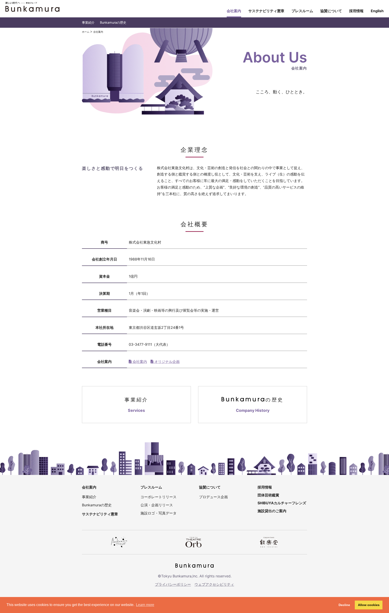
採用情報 (356, 11)
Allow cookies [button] (369, 605)
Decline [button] (344, 605)
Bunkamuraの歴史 (113, 22)
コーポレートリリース (158, 497)
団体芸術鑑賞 (268, 495)
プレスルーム (302, 11)
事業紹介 (88, 22)
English (377, 11)
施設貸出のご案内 (272, 511)
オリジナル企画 (166, 361)
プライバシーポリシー (173, 584)
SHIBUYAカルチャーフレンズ (282, 503)
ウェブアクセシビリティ (214, 584)
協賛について (331, 11)
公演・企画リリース (156, 505)
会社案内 (234, 11)
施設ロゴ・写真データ (158, 513)
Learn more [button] (145, 605)
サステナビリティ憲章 (266, 11)
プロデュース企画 (213, 497)
